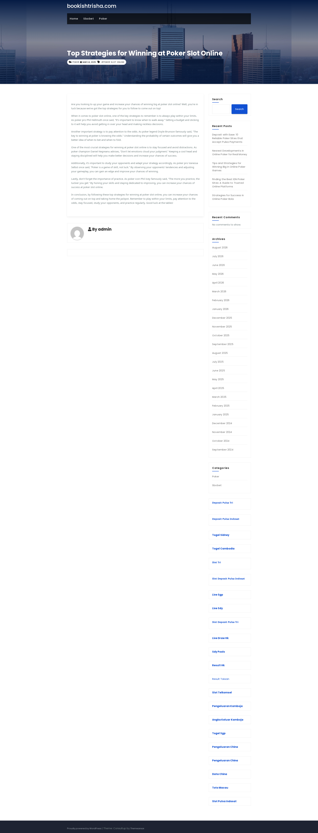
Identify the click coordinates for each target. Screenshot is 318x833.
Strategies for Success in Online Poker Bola (228, 197)
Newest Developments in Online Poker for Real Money (229, 152)
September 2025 (222, 344)
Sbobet (88, 19)
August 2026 (220, 247)
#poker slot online (112, 62)
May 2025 (218, 379)
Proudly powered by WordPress (84, 828)
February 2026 (221, 300)
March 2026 (219, 291)
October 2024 (220, 441)
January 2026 (220, 309)
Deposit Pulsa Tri (222, 502)
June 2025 (218, 370)
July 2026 (217, 256)
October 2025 (220, 335)
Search (217, 99)
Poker (103, 19)
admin (105, 229)
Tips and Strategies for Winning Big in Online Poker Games (228, 166)
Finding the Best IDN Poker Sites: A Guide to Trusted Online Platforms (228, 182)
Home (74, 19)
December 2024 (222, 423)
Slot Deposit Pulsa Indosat (228, 578)
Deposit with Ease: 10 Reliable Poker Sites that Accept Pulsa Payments (227, 138)
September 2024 (222, 449)
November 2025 (222, 326)
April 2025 (218, 388)
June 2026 (218, 265)
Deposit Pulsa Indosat (225, 518)
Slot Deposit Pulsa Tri (225, 622)
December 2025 (222, 318)
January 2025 (220, 414)
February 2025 (221, 405)
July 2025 (218, 361)
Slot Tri (216, 562)
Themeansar (137, 828)
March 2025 (219, 397)
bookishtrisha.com (91, 6)
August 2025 (220, 353)
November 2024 (222, 432)
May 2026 (218, 274)
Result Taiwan (220, 679)
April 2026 (218, 282)
